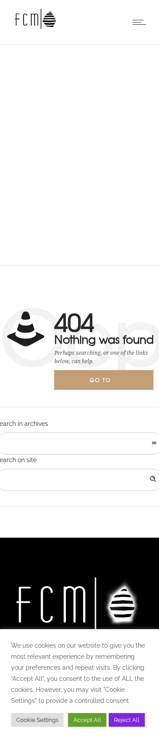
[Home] (35, 26)
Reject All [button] (127, 720)
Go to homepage (108, 383)
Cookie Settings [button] (37, 720)
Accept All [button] (87, 720)
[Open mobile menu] (141, 22)
